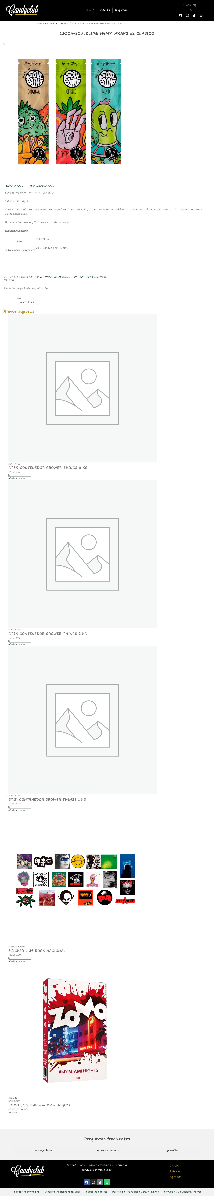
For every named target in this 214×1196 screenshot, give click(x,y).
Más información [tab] (42, 186)
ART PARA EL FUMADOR (56, 24)
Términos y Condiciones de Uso (183, 1191)
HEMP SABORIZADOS (89, 277)
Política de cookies (96, 1191)
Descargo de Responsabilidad (62, 1191)
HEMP (75, 277)
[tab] (43, 1150)
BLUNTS (75, 24)
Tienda (105, 10)
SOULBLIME (9, 280)
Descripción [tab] (14, 186)
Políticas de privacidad (26, 1191)
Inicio (90, 10)
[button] (3, 44)
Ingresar (121, 10)
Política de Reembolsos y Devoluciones (135, 1191)
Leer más (24, 1109)
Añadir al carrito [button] (16, 478)
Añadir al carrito (28, 302)
